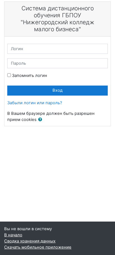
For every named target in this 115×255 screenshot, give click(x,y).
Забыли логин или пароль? (34, 102)
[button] (41, 119)
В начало (13, 234)
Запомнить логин (29, 75)
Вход (57, 90)
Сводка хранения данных (30, 241)
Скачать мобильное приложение (37, 247)
